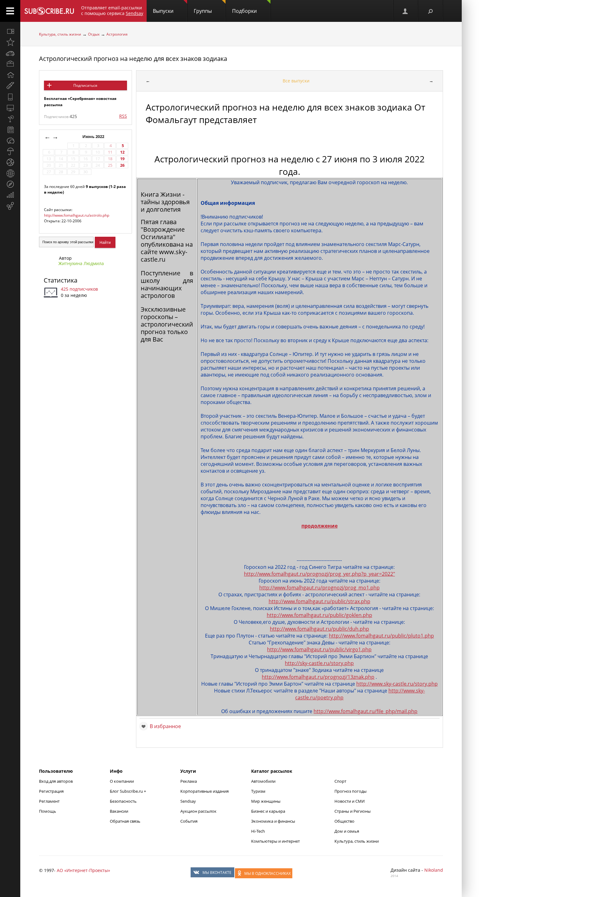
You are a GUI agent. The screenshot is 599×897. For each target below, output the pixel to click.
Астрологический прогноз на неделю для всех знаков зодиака (133, 58)
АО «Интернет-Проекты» (83, 870)
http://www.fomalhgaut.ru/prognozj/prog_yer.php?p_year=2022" (319, 573)
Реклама (188, 781)
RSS (123, 116)
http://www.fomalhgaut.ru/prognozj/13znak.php (318, 676)
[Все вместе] (10, 31)
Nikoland (433, 870)
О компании (122, 781)
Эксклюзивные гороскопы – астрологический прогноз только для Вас (167, 324)
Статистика (60, 280)
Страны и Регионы (352, 811)
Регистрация (51, 791)
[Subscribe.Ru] (49, 11)
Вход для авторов (56, 781)
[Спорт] (10, 162)
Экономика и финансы (273, 821)
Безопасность (123, 801)
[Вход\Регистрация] (405, 11)
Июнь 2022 (93, 136)
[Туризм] (10, 184)
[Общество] (10, 140)
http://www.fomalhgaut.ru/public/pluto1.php (381, 635)
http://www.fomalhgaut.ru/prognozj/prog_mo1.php (319, 587)
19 (122, 158)
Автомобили (263, 781)
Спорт (340, 781)
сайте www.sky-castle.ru (164, 256)
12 (122, 152)
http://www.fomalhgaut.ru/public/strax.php (319, 601)
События (188, 821)
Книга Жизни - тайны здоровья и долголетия (165, 202)
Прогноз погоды (350, 791)
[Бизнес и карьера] (10, 64)
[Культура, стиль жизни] (10, 118)
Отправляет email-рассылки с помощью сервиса (112, 10)
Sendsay (188, 801)
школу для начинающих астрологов (167, 288)
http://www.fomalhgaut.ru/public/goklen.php (319, 615)
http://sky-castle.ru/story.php (319, 663)
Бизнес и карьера (268, 811)
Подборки (244, 10)
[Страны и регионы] (10, 173)
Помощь (47, 811)
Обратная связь (125, 821)
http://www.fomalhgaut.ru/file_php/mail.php (365, 711)
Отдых (94, 34)
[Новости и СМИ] (10, 129)
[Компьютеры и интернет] (10, 107)
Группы (203, 10)
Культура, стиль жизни (60, 34)
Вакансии (119, 811)
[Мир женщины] (10, 86)
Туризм (258, 791)
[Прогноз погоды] (10, 151)
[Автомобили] (10, 53)
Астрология (117, 34)
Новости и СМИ (349, 801)
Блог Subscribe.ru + (128, 791)
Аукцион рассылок (198, 811)
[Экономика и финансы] (10, 195)
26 (122, 165)
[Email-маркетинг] (10, 206)
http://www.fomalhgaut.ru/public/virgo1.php (319, 649)
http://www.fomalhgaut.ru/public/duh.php (319, 628)
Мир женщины (265, 801)
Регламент (49, 801)
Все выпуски (296, 81)
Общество (344, 821)
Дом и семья (346, 831)
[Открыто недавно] (10, 42)
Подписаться (85, 85)
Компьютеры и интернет (275, 841)
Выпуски (163, 10)
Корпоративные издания (204, 791)
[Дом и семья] (10, 75)
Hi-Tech (258, 831)
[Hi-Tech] (10, 96)
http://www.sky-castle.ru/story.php (397, 683)
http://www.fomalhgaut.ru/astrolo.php (76, 215)
